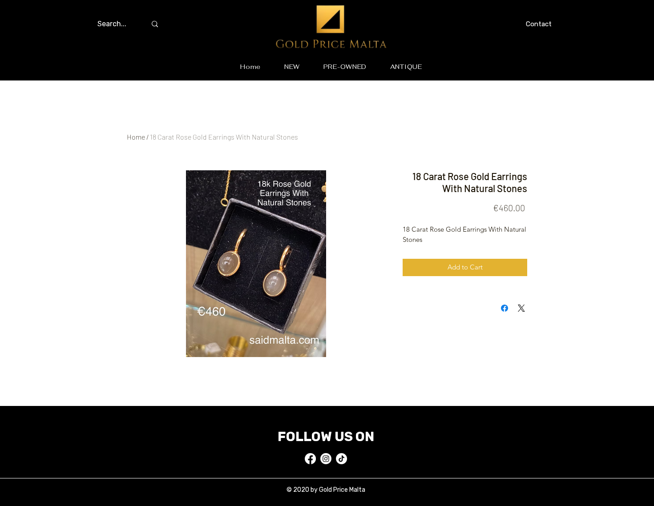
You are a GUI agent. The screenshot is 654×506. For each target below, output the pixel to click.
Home (136, 137)
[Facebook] (310, 458)
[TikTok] (341, 458)
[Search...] (154, 24)
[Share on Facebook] (504, 308)
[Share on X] (521, 308)
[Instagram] (325, 458)
